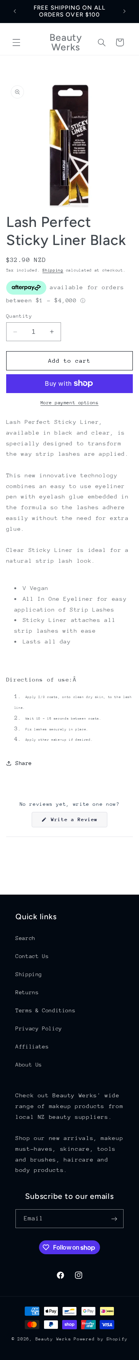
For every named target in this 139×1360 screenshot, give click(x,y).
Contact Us (32, 956)
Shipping (52, 270)
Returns (27, 992)
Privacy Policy (38, 1028)
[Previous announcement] (14, 11)
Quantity (19, 316)
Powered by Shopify (100, 1339)
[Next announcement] (124, 11)
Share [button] (23, 763)
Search (25, 938)
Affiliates (32, 1046)
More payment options (70, 402)
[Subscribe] (114, 1218)
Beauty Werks (53, 1339)
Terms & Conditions (45, 1010)
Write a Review (77, 821)
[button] (16, 42)
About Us (28, 1065)
